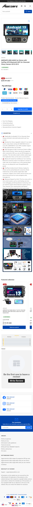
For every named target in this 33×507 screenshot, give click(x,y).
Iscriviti (28, 427)
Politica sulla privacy (6, 449)
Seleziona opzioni (14, 327)
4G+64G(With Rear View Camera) (9, 103)
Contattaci (4, 464)
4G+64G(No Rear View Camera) (9, 100)
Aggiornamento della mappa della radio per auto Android (15, 462)
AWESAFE (3, 57)
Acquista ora (16, 113)
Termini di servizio (6, 445)
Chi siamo (3, 451)
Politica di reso (5, 441)
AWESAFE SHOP (13, 494)
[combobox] (16, 11)
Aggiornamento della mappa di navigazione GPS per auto (15, 458)
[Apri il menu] (30, 6)
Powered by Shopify (22, 494)
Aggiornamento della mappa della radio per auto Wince (15, 460)
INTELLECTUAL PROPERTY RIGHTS (10, 447)
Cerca (29, 11)
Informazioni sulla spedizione (8, 443)
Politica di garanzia (6, 439)
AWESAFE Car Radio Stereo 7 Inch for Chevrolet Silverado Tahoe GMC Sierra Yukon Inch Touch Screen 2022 (14, 311)
